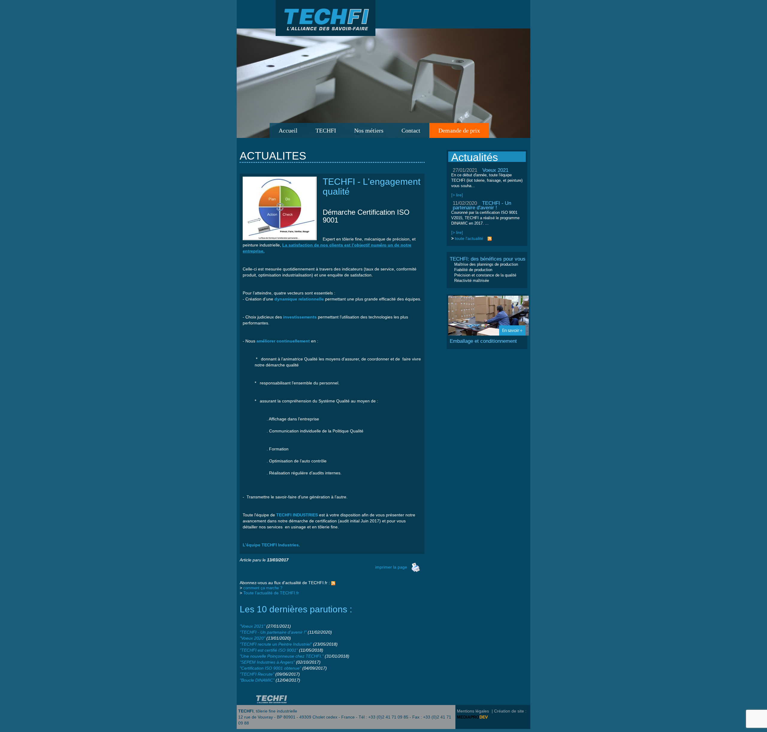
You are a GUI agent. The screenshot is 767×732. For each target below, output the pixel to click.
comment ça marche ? (262, 588)
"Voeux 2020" (252, 638)
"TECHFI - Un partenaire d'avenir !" (273, 632)
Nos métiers (369, 130)
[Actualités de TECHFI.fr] (333, 582)
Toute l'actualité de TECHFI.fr (271, 592)
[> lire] (457, 195)
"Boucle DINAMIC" (257, 680)
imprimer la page (391, 567)
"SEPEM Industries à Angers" (267, 662)
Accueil (288, 130)
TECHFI (325, 130)
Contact (410, 130)
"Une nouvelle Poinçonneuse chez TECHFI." (282, 656)
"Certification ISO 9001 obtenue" (270, 668)
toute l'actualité (469, 238)
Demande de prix (459, 130)
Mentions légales (473, 711)
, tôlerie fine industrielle (267, 711)
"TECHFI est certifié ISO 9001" (269, 650)
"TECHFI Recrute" (257, 674)
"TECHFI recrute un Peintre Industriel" (276, 644)
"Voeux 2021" (252, 626)
